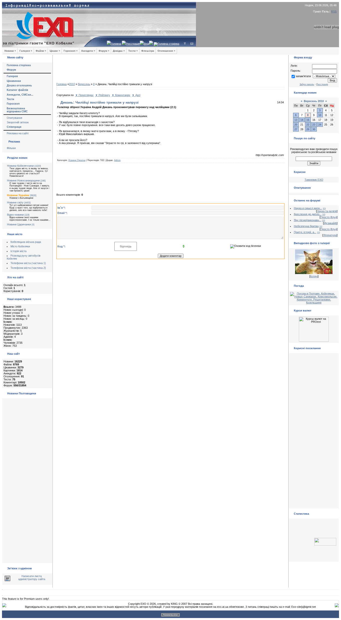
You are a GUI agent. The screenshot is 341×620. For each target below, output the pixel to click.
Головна (116, 43)
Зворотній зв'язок (18, 122)
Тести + (133, 50)
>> (324, 208)
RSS (334, 11)
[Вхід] (185, 43)
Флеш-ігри (147, 50)
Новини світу (15, 202)
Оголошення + (166, 50)
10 (319, 115)
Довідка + (119, 50)
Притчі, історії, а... (305, 232)
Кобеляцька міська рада (25, 241)
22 (307, 124)
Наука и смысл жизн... (308, 208)
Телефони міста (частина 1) (28, 263)
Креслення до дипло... (308, 214)
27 (295, 129)
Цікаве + (55, 50)
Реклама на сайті (17, 133)
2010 (72, 84)
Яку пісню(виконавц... (307, 220)
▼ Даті (136, 95)
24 (319, 124)
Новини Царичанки (19, 224)
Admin (117, 160)
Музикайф (330, 223)
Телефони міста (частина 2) (28, 267)
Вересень (84, 84)
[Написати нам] (191, 43)
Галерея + (25, 50)
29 (307, 129)
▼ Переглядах (84, 95)
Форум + (104, 50)
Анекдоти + (88, 50)
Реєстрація (133, 43)
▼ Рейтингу (102, 95)
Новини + (10, 50)
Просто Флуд (328, 217)
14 (301, 119)
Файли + (41, 50)
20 (295, 124)
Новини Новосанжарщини (23, 180)
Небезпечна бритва (306, 226)
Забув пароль (307, 84)
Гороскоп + (71, 50)
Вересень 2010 (314, 101)
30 (313, 129)
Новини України (18, 195)
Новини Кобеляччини (20, 165)
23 (313, 124)
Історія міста (18, 251)
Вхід (146, 43)
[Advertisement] (170, 70)
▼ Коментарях (121, 95)
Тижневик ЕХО (314, 179)
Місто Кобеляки (20, 246)
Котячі (314, 276)
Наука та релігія (327, 211)
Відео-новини (15, 214)
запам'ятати (303, 76)
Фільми (11, 148)
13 (295, 119)
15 (307, 119)
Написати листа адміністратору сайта (31, 578)
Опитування (14, 117)
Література (330, 235)
